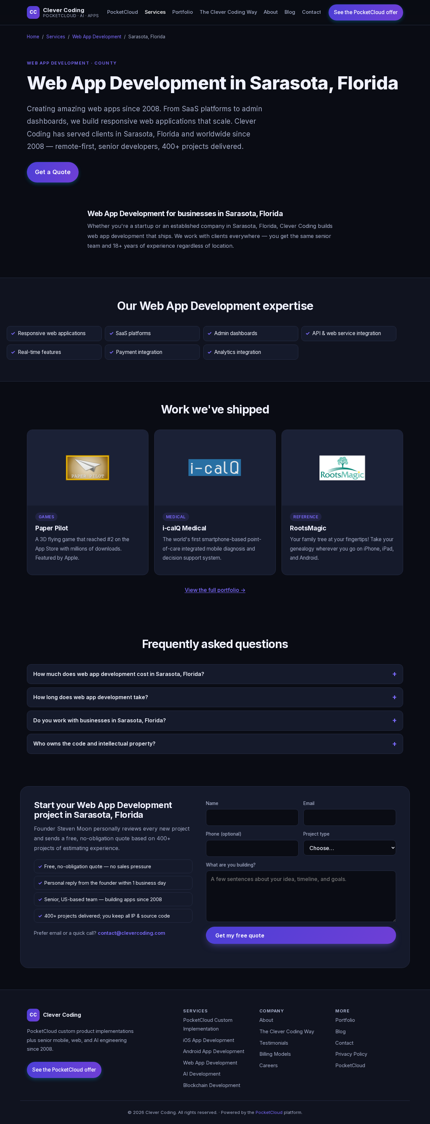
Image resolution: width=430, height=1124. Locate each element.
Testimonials (273, 1043)
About (271, 12)
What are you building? (231, 865)
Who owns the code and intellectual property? (94, 743)
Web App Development (96, 36)
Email (308, 803)
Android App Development (213, 1051)
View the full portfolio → (215, 590)
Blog (290, 12)
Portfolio (182, 12)
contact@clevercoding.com (131, 933)
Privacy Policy (351, 1054)
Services (155, 12)
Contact (311, 12)
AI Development (201, 1074)
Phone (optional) (224, 834)
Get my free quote (239, 935)
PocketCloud (122, 12)
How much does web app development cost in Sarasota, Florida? (118, 674)
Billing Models (275, 1054)
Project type (316, 834)
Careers (268, 1065)
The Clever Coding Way (228, 12)
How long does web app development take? (90, 697)
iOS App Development (208, 1040)
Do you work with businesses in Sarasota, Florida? (99, 720)
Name (212, 803)
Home (33, 36)
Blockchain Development (211, 1085)
